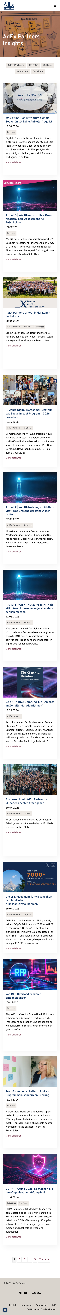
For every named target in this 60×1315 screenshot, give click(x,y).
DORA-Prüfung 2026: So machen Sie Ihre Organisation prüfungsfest (29, 1190)
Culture (47, 65)
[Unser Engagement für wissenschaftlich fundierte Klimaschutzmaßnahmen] (30, 877)
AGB (54, 1305)
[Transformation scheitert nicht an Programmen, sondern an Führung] (30, 1071)
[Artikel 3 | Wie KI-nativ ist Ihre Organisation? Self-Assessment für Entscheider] (30, 195)
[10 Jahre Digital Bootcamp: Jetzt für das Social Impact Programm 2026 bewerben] (30, 390)
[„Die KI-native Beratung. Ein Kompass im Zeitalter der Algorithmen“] (30, 682)
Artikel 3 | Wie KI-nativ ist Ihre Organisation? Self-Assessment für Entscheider (29, 219)
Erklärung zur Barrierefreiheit (41, 1309)
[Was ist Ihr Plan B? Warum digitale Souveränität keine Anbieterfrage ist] (30, 98)
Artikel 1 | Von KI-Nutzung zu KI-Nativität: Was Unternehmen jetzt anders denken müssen (30, 608)
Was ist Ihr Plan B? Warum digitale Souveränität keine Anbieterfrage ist (29, 120)
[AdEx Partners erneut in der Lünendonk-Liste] (30, 292)
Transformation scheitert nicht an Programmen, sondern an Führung (28, 1093)
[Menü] (55, 5)
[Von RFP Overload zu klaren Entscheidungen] (30, 974)
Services (38, 71)
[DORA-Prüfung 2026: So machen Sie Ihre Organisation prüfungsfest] (30, 1169)
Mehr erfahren (13, 162)
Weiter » (44, 1259)
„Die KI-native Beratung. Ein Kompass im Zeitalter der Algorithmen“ (30, 704)
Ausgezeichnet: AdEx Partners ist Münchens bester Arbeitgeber (27, 801)
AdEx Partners (16, 65)
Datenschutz (42, 1305)
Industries (22, 71)
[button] (5, 1310)
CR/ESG (33, 65)
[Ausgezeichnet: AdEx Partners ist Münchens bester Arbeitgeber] (30, 779)
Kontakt (13, 1305)
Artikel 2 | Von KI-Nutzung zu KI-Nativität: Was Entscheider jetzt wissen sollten (30, 511)
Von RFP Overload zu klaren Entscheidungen (23, 996)
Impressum (26, 1305)
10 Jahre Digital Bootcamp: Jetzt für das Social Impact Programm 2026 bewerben (29, 413)
